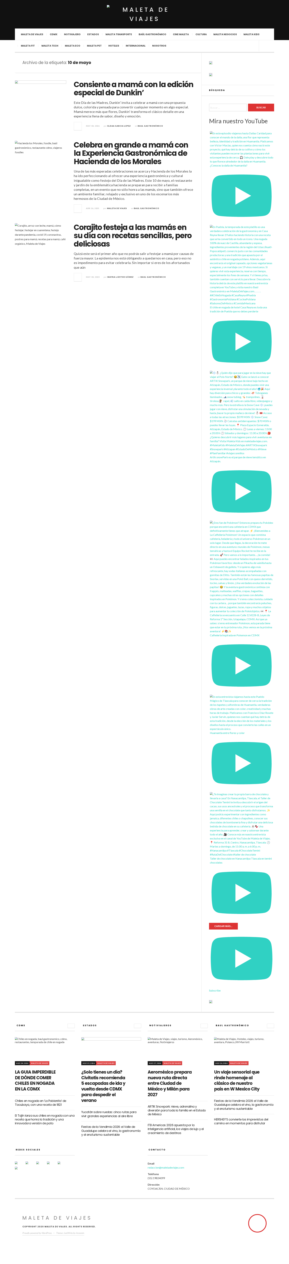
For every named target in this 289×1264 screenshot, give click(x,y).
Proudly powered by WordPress (37, 1233)
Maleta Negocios (225, 34)
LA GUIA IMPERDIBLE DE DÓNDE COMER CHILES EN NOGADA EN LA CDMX (35, 1080)
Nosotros (159, 45)
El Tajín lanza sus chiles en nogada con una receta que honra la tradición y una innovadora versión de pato (44, 1119)
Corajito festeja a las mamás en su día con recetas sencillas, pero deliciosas (132, 235)
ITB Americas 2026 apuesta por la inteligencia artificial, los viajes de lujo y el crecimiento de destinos (176, 1129)
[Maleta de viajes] (144, 14)
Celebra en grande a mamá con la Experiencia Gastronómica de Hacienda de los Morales (131, 153)
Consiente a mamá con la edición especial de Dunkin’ (133, 88)
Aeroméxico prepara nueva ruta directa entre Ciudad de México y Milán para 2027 (169, 1083)
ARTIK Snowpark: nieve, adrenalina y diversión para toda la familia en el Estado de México (177, 1110)
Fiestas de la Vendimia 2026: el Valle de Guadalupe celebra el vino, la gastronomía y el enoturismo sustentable (110, 1131)
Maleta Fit (28, 45)
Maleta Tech (49, 45)
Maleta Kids (251, 34)
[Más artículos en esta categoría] (71, 1026)
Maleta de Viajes (117, 208)
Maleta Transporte (119, 34)
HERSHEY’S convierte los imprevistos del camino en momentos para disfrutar (241, 1121)
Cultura (201, 34)
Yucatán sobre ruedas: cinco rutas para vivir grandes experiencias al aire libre (108, 1114)
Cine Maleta (181, 34)
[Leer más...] (78, 126)
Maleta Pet (94, 45)
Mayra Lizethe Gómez (120, 277)
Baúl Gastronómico (152, 34)
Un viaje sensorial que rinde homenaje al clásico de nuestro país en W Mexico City (236, 1080)
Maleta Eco (72, 45)
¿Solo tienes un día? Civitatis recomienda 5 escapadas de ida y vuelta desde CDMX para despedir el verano (103, 1086)
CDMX (53, 34)
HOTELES (113, 45)
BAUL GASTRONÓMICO (150, 126)
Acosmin (80, 1233)
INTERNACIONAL (136, 45)
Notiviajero (72, 34)
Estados (93, 34)
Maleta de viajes (32, 34)
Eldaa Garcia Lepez (119, 126)
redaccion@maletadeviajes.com (166, 1167)
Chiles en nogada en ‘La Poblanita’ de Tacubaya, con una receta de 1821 (40, 1103)
